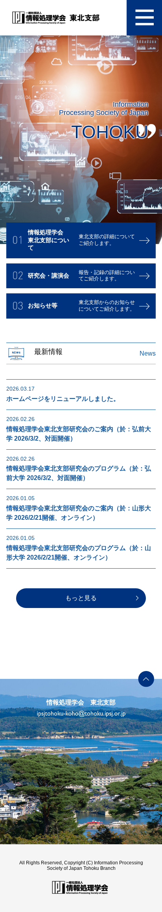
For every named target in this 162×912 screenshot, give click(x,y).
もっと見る (81, 598)
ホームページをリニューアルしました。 (63, 398)
